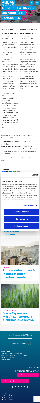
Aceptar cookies (21, 212)
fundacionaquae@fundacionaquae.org (15, 381)
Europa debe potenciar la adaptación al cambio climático (20, 274)
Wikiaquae (6, 267)
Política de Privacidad (10, 396)
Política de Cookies (10, 398)
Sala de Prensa (8, 400)
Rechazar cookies (21, 226)
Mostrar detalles (29, 205)
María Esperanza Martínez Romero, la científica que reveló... (19, 317)
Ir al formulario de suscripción (28, 375)
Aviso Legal (7, 394)
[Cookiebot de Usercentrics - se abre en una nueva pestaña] (30, 175)
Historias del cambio (10, 310)
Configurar (20, 219)
